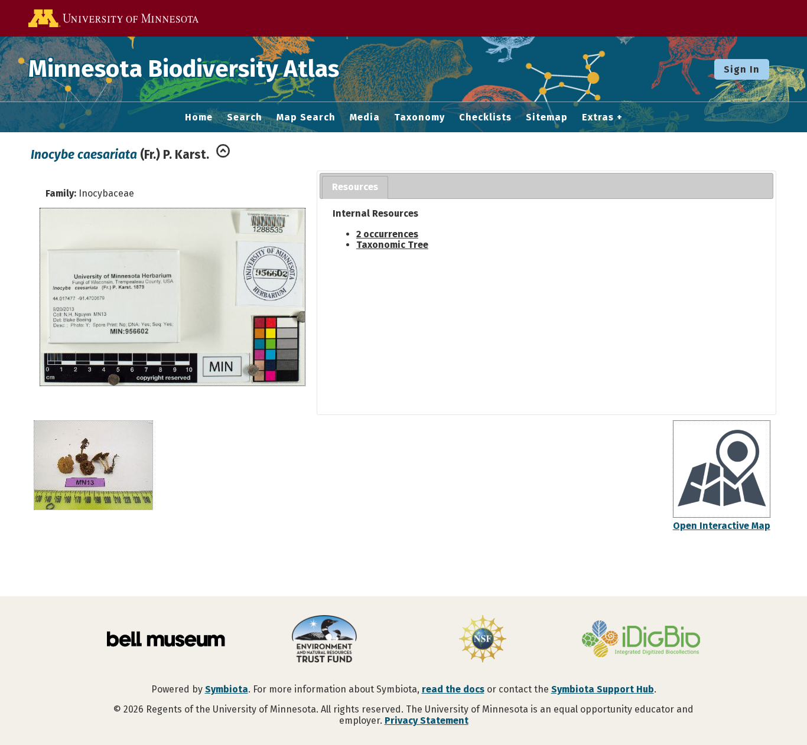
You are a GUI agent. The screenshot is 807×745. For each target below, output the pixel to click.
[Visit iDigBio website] (641, 639)
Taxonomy (419, 117)
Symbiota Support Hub (602, 689)
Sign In (742, 69)
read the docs (453, 689)
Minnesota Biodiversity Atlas (183, 69)
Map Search (306, 117)
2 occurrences (387, 234)
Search (244, 117)
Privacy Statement (426, 720)
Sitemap (547, 117)
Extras (598, 117)
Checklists (485, 117)
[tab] (355, 187)
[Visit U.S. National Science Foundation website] (483, 640)
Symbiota (226, 689)
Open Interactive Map (721, 525)
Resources (355, 186)
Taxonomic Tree (392, 244)
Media (365, 117)
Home (199, 117)
